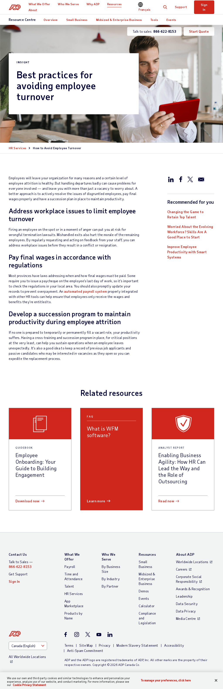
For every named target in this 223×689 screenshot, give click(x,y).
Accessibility (174, 645)
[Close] (216, 680)
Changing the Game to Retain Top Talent (185, 214)
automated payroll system (85, 291)
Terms (68, 645)
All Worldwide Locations (27, 657)
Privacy (105, 645)
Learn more (96, 501)
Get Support (18, 574)
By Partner (110, 586)
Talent (69, 586)
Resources (114, 4)
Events (171, 20)
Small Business (77, 20)
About (33, 10)
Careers (182, 569)
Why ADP (93, 4)
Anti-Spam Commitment (85, 650)
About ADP (185, 554)
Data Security (187, 604)
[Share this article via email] (201, 179)
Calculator (147, 606)
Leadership (184, 596)
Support (181, 7)
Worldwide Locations (192, 562)
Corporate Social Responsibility (188, 578)
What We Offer (39, 4)
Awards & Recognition (193, 589)
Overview (50, 20)
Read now (166, 501)
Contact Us (18, 554)
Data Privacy (186, 611)
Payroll (69, 566)
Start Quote (199, 31)
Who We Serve (68, 4)
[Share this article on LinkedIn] (171, 179)
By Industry (111, 579)
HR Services (17, 148)
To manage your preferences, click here (166, 680)
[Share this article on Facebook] (180, 179)
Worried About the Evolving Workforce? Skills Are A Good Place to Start (190, 231)
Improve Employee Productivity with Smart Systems (187, 251)
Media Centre (186, 618)
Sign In (204, 7)
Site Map (86, 645)
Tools (154, 20)
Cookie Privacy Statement (29, 685)
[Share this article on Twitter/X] (190, 179)
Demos (144, 591)
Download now (27, 501)
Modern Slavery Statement (137, 645)
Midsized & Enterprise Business (119, 20)
